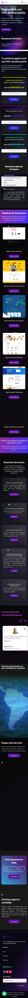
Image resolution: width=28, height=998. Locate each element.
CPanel (5, 182)
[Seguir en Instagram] (7, 972)
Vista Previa (14, 256)
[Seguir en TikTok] (10, 972)
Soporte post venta (9, 180)
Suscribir (21, 985)
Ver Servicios (6, 29)
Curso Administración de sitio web (12, 177)
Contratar (14, 99)
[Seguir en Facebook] (4, 972)
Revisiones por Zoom (9, 175)
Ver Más (14, 571)
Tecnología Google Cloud (10, 185)
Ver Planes (14, 517)
